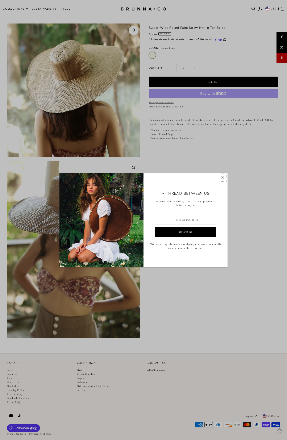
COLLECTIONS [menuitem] (14, 8)
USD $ (275, 8)
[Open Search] (253, 8)
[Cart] (282, 8)
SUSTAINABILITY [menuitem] (44, 8)
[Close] (222, 177)
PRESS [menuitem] (65, 8)
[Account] (260, 9)
